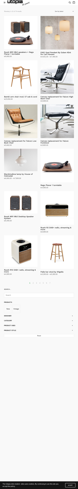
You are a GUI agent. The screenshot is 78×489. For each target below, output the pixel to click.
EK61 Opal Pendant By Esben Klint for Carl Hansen (56, 53)
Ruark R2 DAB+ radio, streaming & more (56, 228)
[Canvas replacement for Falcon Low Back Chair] (20, 121)
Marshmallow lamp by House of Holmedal (18, 175)
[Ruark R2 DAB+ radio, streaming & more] (57, 208)
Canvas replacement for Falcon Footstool (54, 142)
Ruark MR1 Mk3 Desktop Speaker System (19, 217)
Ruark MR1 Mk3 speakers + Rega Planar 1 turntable (19, 53)
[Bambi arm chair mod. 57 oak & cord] (20, 77)
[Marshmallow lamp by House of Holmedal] (20, 160)
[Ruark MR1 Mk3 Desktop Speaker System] (20, 202)
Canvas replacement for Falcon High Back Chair (57, 98)
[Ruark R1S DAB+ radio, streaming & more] (20, 251)
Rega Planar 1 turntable (51, 185)
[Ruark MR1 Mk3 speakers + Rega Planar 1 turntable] (20, 32)
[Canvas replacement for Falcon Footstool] (57, 121)
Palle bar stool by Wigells (52, 272)
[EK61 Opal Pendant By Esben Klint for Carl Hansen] (57, 33)
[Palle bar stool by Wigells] (57, 252)
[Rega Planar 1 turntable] (57, 165)
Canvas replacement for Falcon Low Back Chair (20, 142)
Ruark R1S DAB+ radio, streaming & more (20, 271)
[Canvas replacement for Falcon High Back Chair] (57, 77)
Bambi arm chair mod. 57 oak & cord (20, 97)
